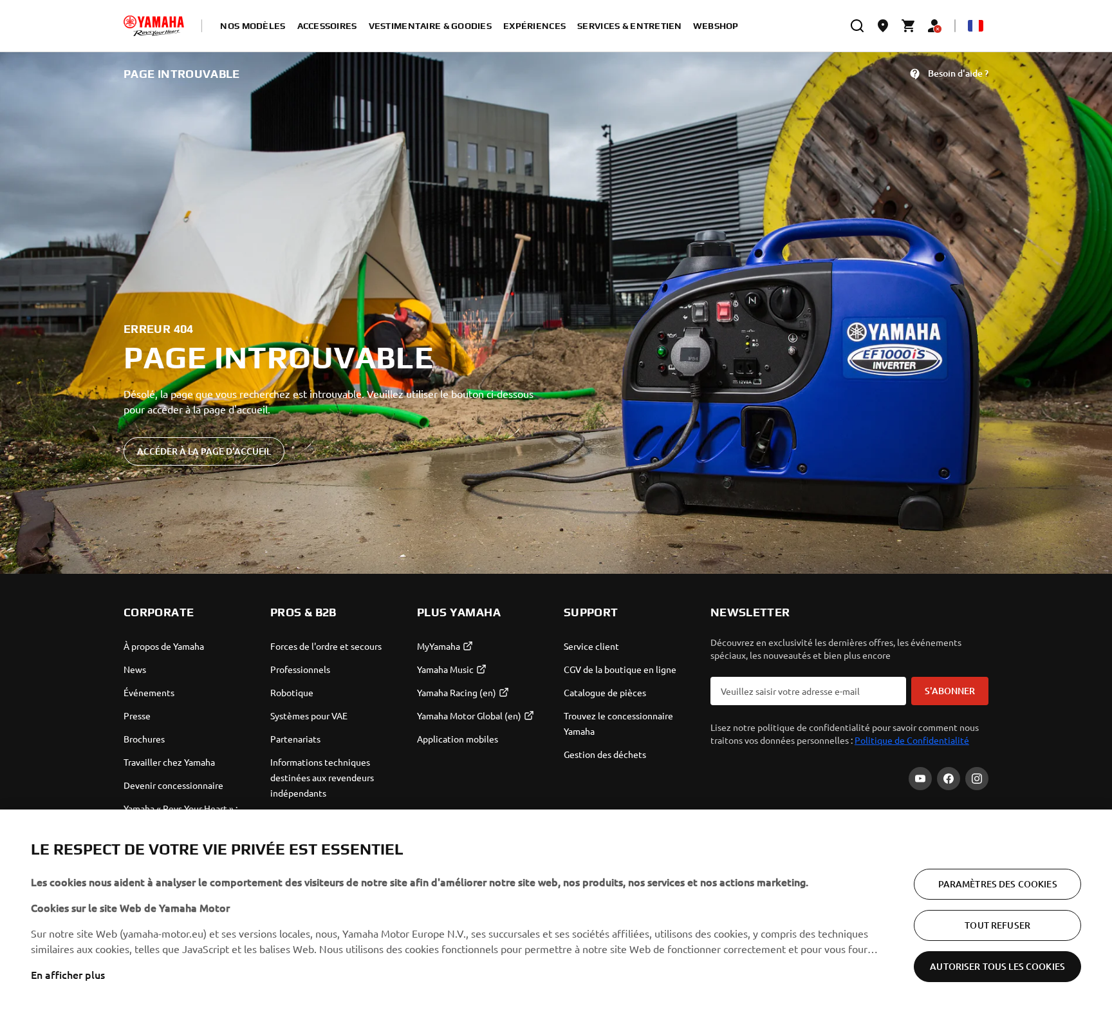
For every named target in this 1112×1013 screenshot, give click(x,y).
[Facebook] (948, 778)
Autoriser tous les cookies (997, 966)
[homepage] (154, 25)
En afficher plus (68, 974)
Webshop (716, 26)
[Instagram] (976, 778)
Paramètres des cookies (997, 884)
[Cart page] (908, 25)
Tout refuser (997, 925)
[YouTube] (920, 778)
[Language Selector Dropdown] (975, 26)
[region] (556, 911)
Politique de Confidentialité (912, 740)
